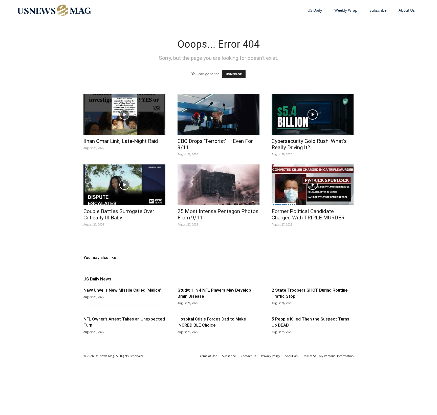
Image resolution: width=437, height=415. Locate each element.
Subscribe (377, 10)
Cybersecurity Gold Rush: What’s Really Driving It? (309, 144)
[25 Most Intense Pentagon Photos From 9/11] (218, 184)
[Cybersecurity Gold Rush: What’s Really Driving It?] (313, 114)
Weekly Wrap (345, 10)
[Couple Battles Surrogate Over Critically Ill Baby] (124, 184)
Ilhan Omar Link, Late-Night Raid (120, 141)
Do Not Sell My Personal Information (328, 356)
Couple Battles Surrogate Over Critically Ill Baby (118, 214)
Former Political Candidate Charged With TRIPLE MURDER (308, 214)
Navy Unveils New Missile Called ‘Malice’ (122, 290)
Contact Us (248, 356)
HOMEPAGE (234, 74)
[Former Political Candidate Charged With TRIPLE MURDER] (313, 184)
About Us (407, 10)
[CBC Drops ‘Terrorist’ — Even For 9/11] (218, 114)
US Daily (315, 10)
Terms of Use (207, 356)
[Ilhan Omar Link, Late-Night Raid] (124, 114)
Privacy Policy (270, 356)
